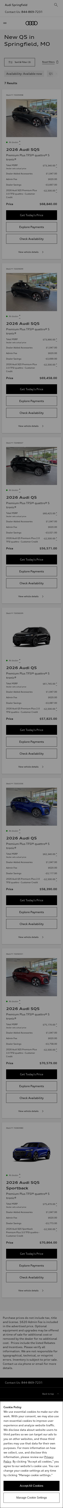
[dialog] (31, 1454)
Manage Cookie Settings (31, 1497)
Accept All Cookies (31, 1485)
